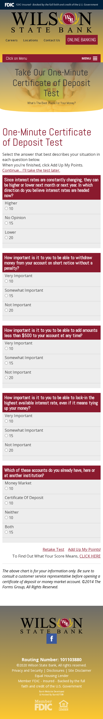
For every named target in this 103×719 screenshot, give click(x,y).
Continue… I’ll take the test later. (31, 170)
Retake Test (53, 549)
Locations (30, 40)
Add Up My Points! (84, 549)
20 (10, 235)
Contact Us (52, 40)
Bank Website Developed (51, 692)
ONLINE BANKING (82, 40)
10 (11, 205)
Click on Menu (16, 58)
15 (15, 220)
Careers (11, 40)
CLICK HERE (90, 556)
